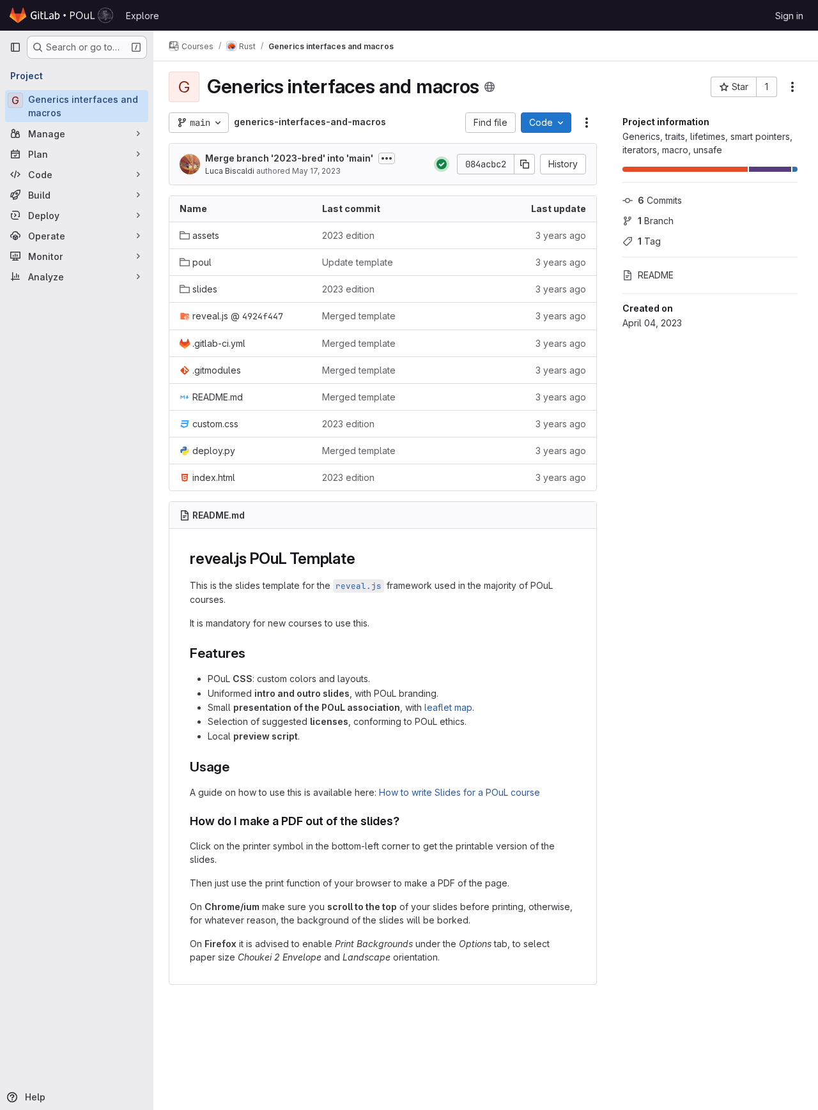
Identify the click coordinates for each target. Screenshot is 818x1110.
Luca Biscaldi (229, 171)
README (656, 275)
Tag (649, 241)
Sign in (789, 15)
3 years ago (561, 235)
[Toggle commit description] (386, 158)
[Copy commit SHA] (524, 164)
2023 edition (348, 235)
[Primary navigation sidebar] (15, 47)
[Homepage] (61, 15)
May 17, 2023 (316, 171)
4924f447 (262, 316)
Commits (660, 200)
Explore (142, 15)
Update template (357, 262)
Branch (656, 220)
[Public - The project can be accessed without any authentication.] (489, 87)
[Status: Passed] (441, 164)
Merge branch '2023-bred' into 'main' (289, 158)
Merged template (359, 315)
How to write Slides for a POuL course (459, 792)
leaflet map (448, 707)
